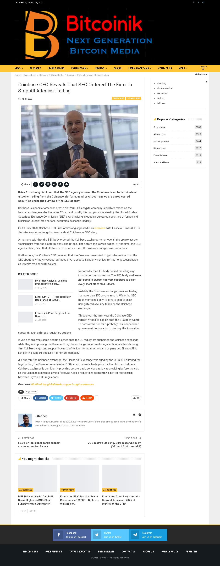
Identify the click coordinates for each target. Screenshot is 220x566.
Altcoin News (25, 490)
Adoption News (161, 162)
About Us (148, 551)
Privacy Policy (169, 551)
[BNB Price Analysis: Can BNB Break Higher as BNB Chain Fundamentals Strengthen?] (25, 284)
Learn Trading (56, 68)
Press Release (160, 155)
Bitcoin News (160, 148)
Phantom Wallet (164, 88)
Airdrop (160, 98)
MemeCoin (162, 93)
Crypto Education (80, 551)
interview (100, 228)
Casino (118, 68)
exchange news (133, 98)
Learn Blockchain (138, 68)
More (182, 68)
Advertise (191, 551)
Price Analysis (53, 551)
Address (161, 103)
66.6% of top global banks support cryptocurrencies (62, 384)
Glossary (35, 68)
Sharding (161, 83)
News (17, 68)
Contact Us (165, 68)
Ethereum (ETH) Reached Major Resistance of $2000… (53, 298)
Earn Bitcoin (78, 68)
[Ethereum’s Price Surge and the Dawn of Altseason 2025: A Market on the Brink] (25, 317)
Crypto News (118, 98)
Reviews (99, 68)
